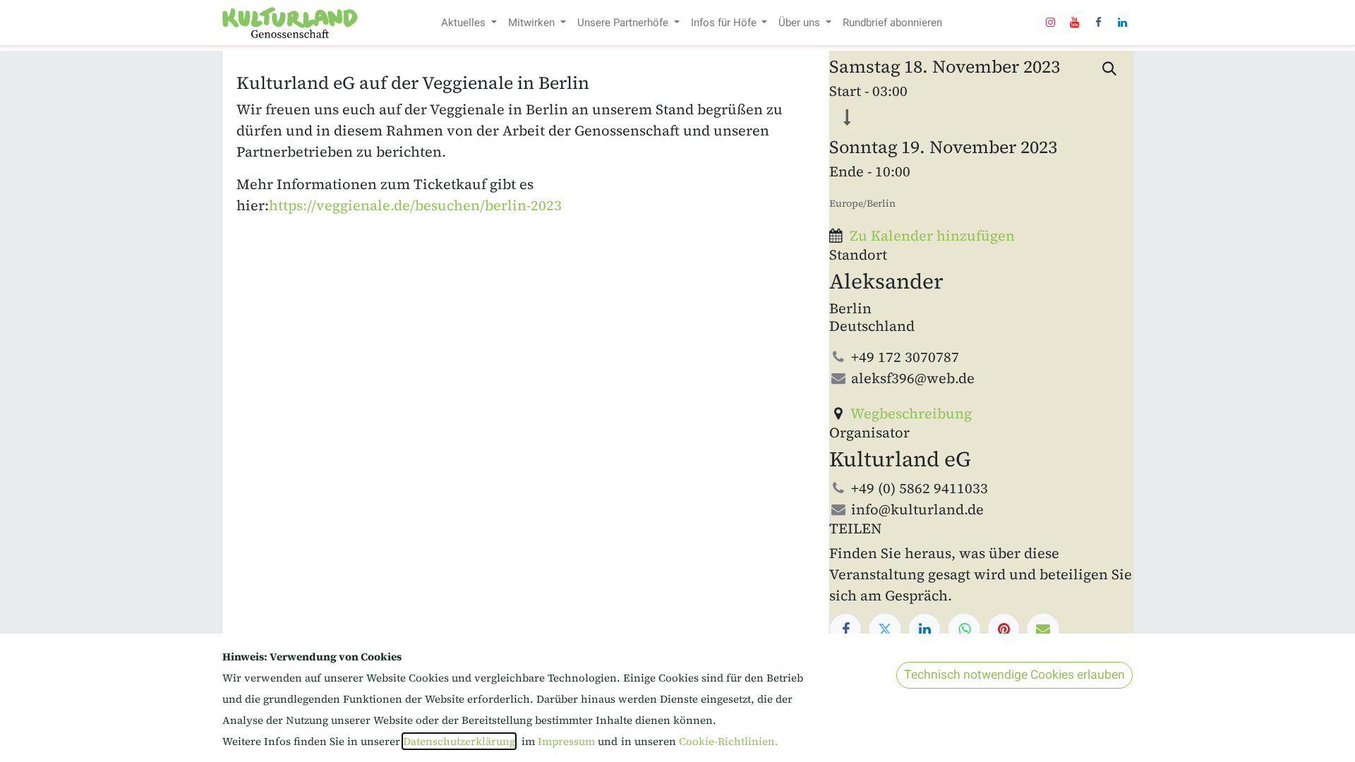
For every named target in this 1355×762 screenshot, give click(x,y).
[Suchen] (1110, 69)
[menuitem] (468, 23)
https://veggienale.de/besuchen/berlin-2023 (415, 205)
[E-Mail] (1043, 629)
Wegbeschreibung (911, 413)
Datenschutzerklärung (459, 741)
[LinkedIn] (1122, 22)
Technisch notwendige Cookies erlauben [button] (1014, 675)
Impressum (568, 741)
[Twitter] (885, 629)
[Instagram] (1050, 22)
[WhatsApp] (964, 629)
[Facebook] (1098, 22)
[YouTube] (1074, 22)
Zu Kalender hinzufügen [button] (932, 236)
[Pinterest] (1003, 629)
